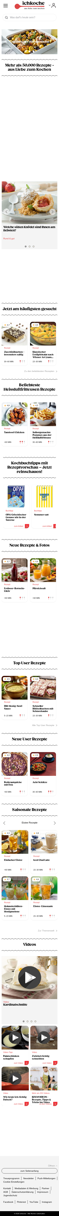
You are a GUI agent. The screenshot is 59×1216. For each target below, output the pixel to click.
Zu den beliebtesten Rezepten (39, 371)
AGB (5, 1192)
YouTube (33, 1202)
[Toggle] (52, 5)
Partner (45, 1188)
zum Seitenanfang (29, 1171)
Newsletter (28, 1178)
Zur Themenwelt (46, 930)
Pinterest (21, 1202)
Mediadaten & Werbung (26, 1188)
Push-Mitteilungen (46, 1178)
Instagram (47, 1202)
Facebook (8, 1202)
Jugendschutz (10, 1195)
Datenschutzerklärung (23, 1192)
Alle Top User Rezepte (43, 725)
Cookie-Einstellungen (13, 1182)
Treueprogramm (11, 1178)
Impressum (42, 1192)
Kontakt (7, 1188)
